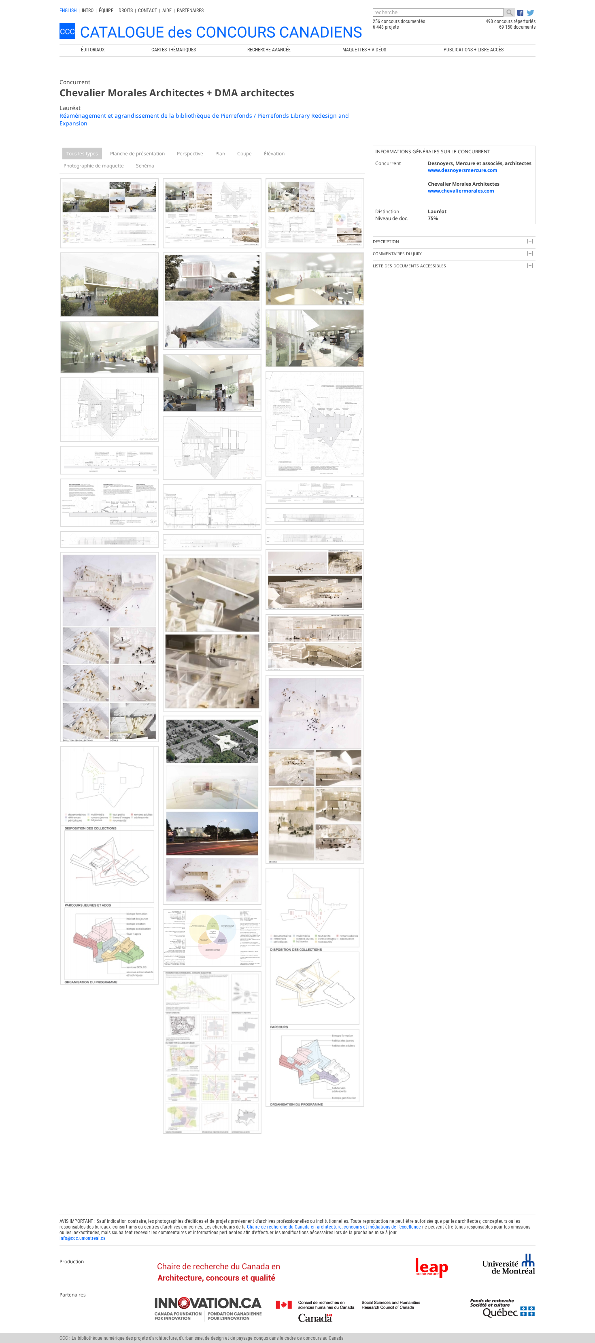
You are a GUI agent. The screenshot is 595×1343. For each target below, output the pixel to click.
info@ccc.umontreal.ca (83, 1238)
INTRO (88, 10)
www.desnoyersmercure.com (462, 170)
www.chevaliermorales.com (461, 190)
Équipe (106, 10)
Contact (147, 10)
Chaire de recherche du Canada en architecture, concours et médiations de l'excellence (334, 1227)
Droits (126, 10)
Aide (167, 10)
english (68, 10)
